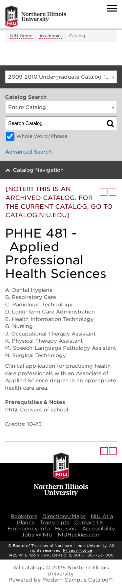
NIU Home (21, 35)
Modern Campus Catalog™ (77, 580)
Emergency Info (28, 529)
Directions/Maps (64, 516)
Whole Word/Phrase (41, 136)
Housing (66, 529)
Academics (50, 35)
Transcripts (54, 523)
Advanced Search (28, 152)
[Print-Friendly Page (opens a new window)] (103, 192)
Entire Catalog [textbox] (27, 107)
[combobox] (61, 76)
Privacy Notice (77, 550)
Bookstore (24, 516)
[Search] (110, 123)
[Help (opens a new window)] (112, 192)
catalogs (33, 568)
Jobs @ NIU (37, 535)
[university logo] (61, 475)
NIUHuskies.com (79, 535)
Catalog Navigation (38, 170)
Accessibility (98, 529)
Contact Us (89, 523)
